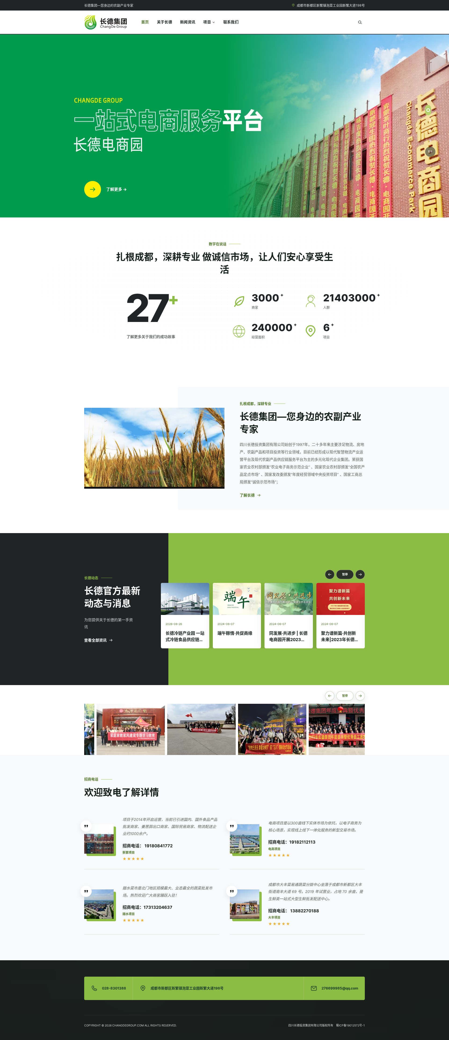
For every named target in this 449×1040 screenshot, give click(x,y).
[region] (224, 125)
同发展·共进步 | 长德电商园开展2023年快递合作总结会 (236, 639)
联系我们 (231, 22)
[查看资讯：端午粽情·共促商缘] (185, 599)
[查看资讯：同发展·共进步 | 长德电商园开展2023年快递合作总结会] (237, 599)
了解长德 (247, 495)
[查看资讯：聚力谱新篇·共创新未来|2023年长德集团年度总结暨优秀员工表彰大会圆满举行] (288, 599)
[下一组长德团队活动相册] (360, 696)
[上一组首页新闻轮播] (329, 574)
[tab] (430, 100)
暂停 (430, 151)
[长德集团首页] (105, 22)
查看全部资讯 (95, 640)
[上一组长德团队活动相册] (329, 696)
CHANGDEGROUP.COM (128, 1025)
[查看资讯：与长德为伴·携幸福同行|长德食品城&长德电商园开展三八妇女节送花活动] (340, 599)
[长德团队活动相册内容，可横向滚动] (224, 729)
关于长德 (164, 22)
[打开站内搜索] (360, 22)
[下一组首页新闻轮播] (360, 574)
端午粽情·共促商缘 (183, 633)
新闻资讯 (187, 22)
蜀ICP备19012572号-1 (350, 1025)
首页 (145, 22)
